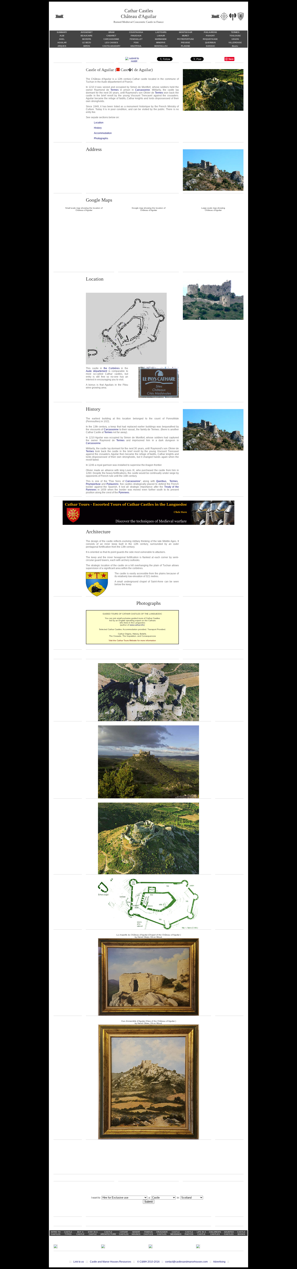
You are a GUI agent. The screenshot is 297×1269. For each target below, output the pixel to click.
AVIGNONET (87, 32)
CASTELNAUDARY (111, 46)
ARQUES (62, 46)
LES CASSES (111, 42)
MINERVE (160, 42)
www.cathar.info (137, 625)
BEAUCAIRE (87, 36)
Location (98, 122)
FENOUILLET (136, 39)
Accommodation (103, 133)
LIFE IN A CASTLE (201, 1233)
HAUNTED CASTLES (229, 1233)
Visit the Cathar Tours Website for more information (132, 640)
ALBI (62, 36)
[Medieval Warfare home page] (232, 15)
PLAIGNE (185, 46)
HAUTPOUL (136, 46)
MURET (185, 36)
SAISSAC (210, 46)
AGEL (62, 39)
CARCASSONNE (111, 39)
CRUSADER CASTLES (161, 1233)
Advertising (219, 1261)
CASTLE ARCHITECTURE (108, 1233)
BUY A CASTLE (80, 1233)
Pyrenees (124, 492)
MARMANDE (161, 39)
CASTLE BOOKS (241, 1233)
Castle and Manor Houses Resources (110, 1261)
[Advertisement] (148, 1159)
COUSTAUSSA (136, 32)
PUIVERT (210, 36)
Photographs (101, 138)
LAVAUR (161, 36)
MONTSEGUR (185, 32)
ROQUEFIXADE (210, 39)
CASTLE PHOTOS (189, 1233)
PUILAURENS (210, 32)
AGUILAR (61, 42)
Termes (115, 89)
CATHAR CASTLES (123, 1233)
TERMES (235, 32)
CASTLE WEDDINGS (175, 1233)
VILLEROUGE (235, 42)
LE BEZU (86, 42)
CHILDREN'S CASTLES (215, 1233)
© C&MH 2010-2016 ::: (151, 1261)
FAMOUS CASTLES (148, 1233)
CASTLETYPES (68, 1233)
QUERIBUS (210, 42)
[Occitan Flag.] (118, 69)
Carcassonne (142, 89)
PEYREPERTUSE (185, 39)
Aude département (96, 371)
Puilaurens (112, 484)
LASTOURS (160, 32)
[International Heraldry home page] (240, 15)
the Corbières (112, 368)
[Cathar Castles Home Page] (223, 15)
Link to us (78, 1261)
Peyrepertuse (93, 484)
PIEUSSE (185, 42)
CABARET (111, 36)
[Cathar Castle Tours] (148, 524)
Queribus (161, 481)
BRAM (111, 32)
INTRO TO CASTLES (56, 1233)
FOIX (136, 42)
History (98, 127)
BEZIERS (86, 39)
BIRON (86, 46)
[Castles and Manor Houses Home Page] (59, 15)
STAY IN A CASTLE (93, 1233)
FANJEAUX (136, 36)
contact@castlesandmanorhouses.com (186, 1261)
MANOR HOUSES (136, 1233)
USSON (235, 39)
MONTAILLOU (160, 46)
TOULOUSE (235, 36)
